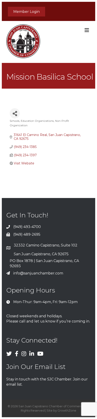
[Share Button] (15, 113)
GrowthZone (67, 410)
